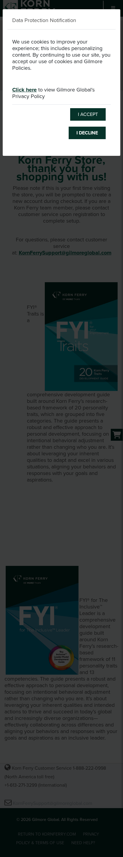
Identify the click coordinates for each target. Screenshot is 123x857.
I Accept (88, 114)
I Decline (87, 133)
